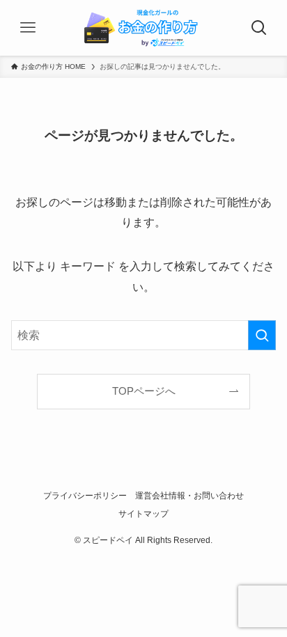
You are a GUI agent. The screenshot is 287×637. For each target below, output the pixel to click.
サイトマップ (143, 514)
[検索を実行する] (262, 335)
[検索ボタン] (259, 28)
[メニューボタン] (28, 28)
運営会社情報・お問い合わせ (189, 496)
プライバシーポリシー (85, 496)
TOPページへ (144, 391)
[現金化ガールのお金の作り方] (143, 28)
